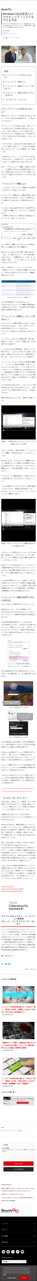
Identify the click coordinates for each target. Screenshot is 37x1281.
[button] (18, 1162)
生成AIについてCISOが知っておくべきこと (12, 1194)
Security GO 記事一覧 (7, 1092)
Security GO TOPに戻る (8, 1200)
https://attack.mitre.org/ (8, 886)
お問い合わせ (18, 1163)
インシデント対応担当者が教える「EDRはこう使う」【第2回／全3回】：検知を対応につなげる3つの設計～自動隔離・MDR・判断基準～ (18, 1081)
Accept (24, 1277)
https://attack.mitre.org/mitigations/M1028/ (12, 891)
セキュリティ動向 (17, 1130)
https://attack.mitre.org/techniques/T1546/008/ (13, 889)
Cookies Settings (12, 1277)
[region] (18, 1273)
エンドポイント (5, 1130)
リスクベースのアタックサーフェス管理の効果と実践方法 (17, 1197)
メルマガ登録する (18, 1169)
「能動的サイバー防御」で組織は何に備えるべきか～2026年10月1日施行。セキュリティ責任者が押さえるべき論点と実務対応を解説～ (18, 1045)
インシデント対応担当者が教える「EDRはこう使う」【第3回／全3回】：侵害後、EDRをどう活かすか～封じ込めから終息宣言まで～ (18, 1009)
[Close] (34, 1268)
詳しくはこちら (6, 955)
